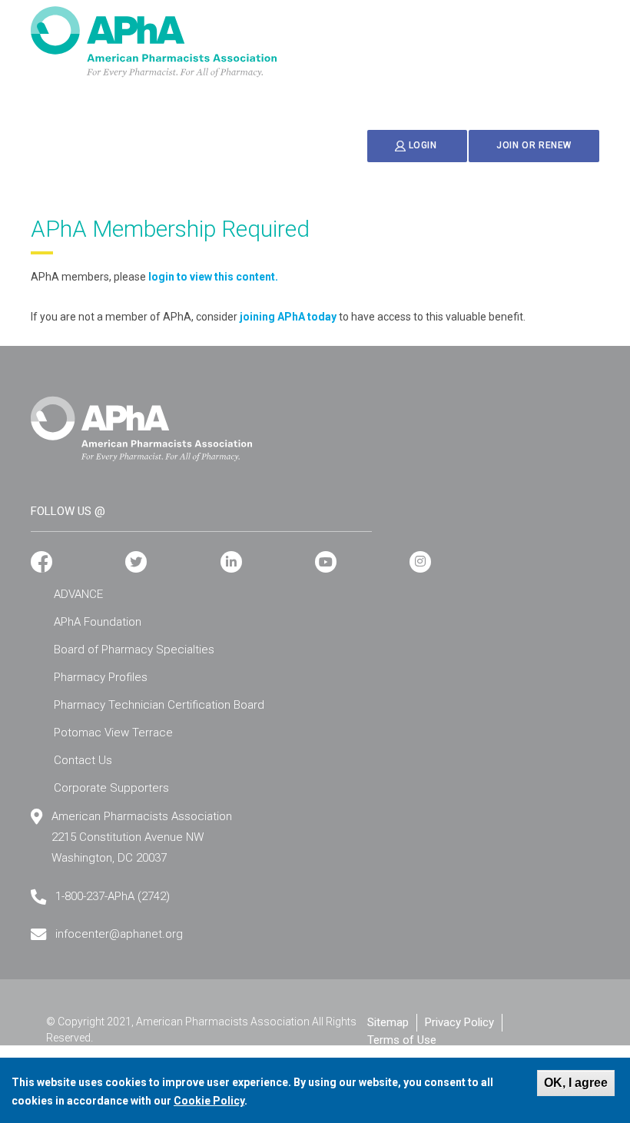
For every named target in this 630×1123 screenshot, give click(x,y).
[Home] (154, 42)
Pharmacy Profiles (101, 677)
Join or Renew (534, 145)
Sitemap (388, 1022)
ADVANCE (78, 594)
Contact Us (83, 760)
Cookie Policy (209, 1101)
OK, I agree (576, 1082)
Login (422, 146)
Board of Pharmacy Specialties (134, 649)
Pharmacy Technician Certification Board (159, 705)
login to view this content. (213, 277)
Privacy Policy (459, 1022)
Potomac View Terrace (113, 732)
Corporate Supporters (111, 788)
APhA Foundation (97, 622)
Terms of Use (401, 1040)
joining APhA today (288, 317)
